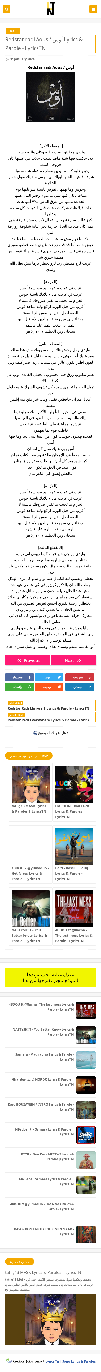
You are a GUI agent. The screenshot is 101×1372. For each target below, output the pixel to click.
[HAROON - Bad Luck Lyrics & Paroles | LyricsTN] (74, 784)
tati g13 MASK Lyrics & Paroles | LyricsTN (43, 1272)
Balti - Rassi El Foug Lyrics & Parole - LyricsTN (71, 873)
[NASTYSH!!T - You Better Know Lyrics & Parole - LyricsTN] (31, 908)
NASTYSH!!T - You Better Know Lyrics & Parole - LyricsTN (29, 935)
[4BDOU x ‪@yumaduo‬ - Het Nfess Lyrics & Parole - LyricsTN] (31, 846)
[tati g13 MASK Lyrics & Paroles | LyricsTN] (31, 784)
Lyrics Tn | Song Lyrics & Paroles (70, 1361)
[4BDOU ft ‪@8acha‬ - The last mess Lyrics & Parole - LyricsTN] (74, 908)
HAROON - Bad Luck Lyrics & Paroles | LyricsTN (72, 811)
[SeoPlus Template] (8, 1361)
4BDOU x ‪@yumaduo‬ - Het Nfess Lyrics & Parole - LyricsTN (30, 873)
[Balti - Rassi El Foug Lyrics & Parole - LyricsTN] (74, 846)
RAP (13, 31)
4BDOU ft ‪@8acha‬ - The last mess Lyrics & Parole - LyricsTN (74, 935)
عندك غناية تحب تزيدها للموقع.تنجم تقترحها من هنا (50, 977)
